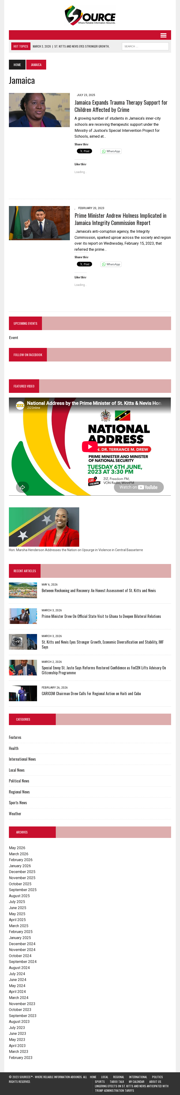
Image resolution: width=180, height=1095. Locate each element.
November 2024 (22, 950)
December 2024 (22, 944)
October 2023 (20, 1009)
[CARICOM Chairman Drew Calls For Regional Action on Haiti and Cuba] (23, 698)
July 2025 (17, 902)
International (138, 1077)
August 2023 (19, 1021)
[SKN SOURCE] (90, 15)
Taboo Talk (117, 1082)
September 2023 (23, 1016)
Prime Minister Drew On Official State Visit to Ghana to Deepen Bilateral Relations (101, 616)
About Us (155, 1082)
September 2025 (23, 890)
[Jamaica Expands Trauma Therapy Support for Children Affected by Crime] (39, 124)
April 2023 (17, 1045)
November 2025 (22, 878)
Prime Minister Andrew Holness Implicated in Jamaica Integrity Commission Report (120, 219)
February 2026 (21, 860)
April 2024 (17, 991)
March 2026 (18, 854)
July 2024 (17, 974)
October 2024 (20, 956)
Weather (15, 813)
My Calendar (136, 1082)
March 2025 (18, 926)
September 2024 (23, 961)
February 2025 (21, 931)
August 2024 (19, 968)
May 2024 (17, 986)
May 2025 (17, 914)
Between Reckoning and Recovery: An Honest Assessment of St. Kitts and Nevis (99, 590)
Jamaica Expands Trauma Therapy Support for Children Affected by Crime (121, 106)
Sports (100, 1082)
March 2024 (18, 997)
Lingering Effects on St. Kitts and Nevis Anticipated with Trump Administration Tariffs (132, 1088)
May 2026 (17, 848)
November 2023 (22, 1004)
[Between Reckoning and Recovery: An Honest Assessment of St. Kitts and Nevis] (23, 595)
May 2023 (17, 1039)
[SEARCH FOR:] (145, 45)
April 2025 (17, 920)
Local (104, 1077)
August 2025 (19, 896)
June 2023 (17, 1033)
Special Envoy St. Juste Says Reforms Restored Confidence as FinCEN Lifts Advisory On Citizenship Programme (104, 670)
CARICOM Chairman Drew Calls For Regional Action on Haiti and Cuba (91, 693)
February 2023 (21, 1057)
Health (14, 748)
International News (22, 759)
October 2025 (20, 884)
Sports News (18, 802)
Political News (19, 781)
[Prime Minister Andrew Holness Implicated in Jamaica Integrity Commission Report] (39, 237)
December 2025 (22, 872)
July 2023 (17, 1027)
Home (93, 1077)
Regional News (19, 792)
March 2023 (18, 1051)
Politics (157, 1077)
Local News (17, 770)
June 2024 (17, 979)
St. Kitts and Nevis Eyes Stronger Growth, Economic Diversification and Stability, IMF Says (103, 644)
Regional (118, 1077)
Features (15, 737)
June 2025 (17, 908)
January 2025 (20, 938)
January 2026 (20, 866)
